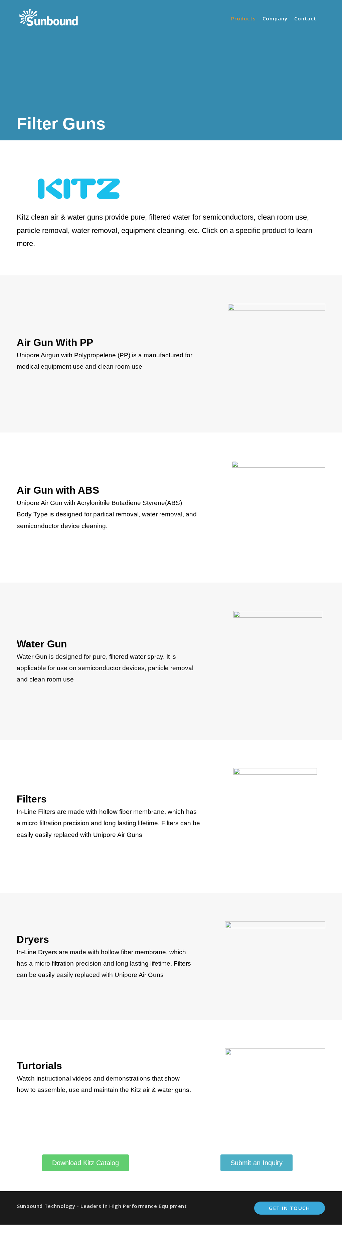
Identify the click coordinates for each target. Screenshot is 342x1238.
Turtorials (39, 1065)
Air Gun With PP (55, 342)
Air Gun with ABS (58, 490)
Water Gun (42, 643)
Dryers (33, 939)
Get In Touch (289, 1208)
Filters (32, 798)
